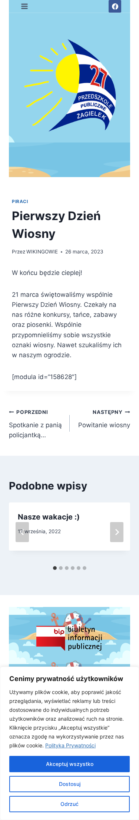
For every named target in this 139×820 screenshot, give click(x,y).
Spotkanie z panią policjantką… (35, 424)
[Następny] (116, 532)
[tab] (55, 568)
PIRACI (20, 201)
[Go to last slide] (22, 532)
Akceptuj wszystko (69, 764)
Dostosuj (69, 784)
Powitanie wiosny (104, 419)
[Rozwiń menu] (25, 6)
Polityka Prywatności (70, 745)
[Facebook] (115, 6)
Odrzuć (69, 804)
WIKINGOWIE (42, 252)
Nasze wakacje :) (49, 516)
